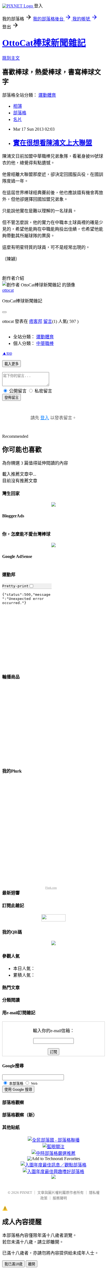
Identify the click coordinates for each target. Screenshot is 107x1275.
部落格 (19, 112)
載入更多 (11, 364)
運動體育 (47, 95)
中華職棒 (45, 343)
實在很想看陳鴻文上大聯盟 (52, 142)
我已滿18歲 (13, 1264)
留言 (47, 321)
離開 (31, 1264)
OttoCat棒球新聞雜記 (44, 43)
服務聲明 (60, 1198)
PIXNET (26, 1192)
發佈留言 (11, 398)
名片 (17, 119)
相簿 (17, 106)
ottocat (8, 290)
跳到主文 (11, 58)
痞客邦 (35, 321)
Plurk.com (51, 887)
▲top (7, 353)
